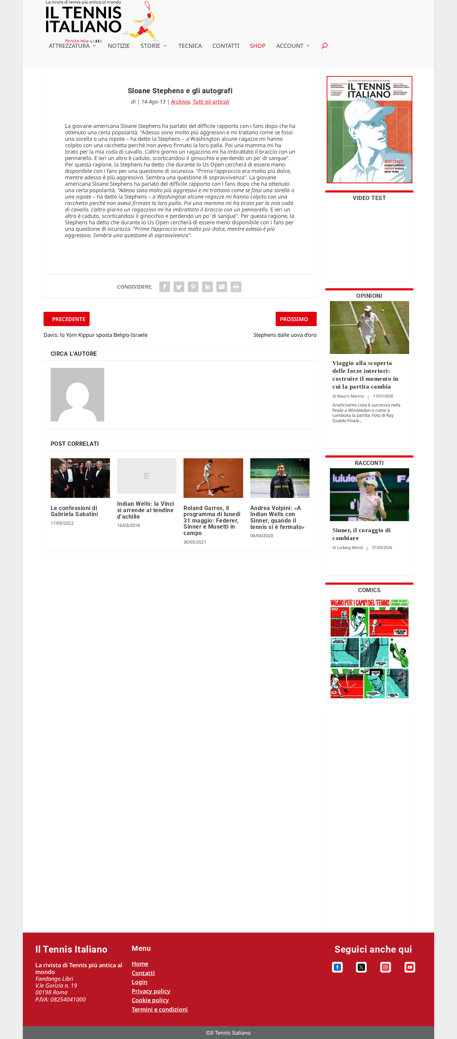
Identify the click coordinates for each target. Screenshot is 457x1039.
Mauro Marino (350, 396)
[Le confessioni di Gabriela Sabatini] (80, 478)
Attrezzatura (69, 46)
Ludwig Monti (350, 547)
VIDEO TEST (369, 198)
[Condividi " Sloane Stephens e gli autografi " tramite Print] (236, 287)
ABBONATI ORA (369, 134)
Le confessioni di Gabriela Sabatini (74, 511)
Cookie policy (150, 1000)
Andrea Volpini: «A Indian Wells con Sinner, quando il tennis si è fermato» (277, 517)
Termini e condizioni (160, 1009)
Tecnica (190, 46)
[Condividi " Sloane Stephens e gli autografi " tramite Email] (222, 287)
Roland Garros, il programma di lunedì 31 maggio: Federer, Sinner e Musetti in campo (212, 520)
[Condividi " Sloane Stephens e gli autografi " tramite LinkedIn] (207, 287)
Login (139, 982)
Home (140, 964)
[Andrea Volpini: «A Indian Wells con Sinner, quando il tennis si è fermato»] (280, 478)
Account (289, 46)
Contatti (225, 46)
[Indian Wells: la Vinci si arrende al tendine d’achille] (146, 476)
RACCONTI (369, 463)
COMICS (369, 590)
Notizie (119, 46)
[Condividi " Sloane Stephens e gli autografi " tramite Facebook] (164, 287)
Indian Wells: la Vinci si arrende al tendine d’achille (145, 510)
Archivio (180, 101)
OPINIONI (369, 296)
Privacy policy (151, 991)
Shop (258, 46)
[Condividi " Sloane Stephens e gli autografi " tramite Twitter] (179, 287)
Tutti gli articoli (211, 101)
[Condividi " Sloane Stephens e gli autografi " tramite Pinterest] (193, 287)
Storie (150, 46)
